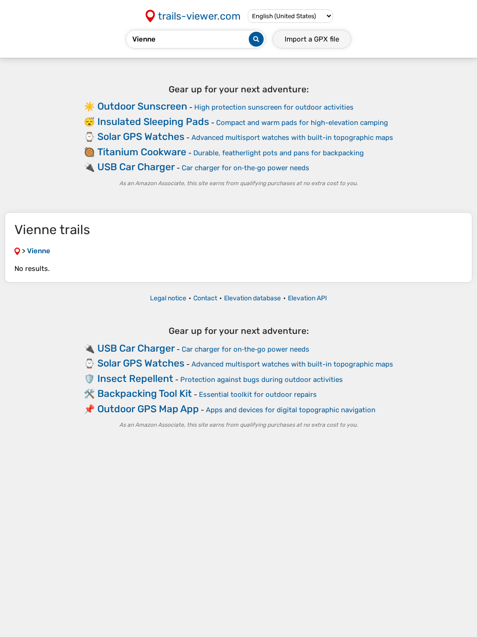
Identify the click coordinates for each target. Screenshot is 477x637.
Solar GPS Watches (140, 136)
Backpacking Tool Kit (144, 393)
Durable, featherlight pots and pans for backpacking (278, 153)
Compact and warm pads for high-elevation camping (302, 122)
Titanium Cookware (141, 152)
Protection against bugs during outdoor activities (261, 379)
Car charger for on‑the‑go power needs (245, 168)
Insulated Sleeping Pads (153, 121)
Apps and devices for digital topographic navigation (290, 410)
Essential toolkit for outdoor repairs (258, 394)
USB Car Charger (136, 167)
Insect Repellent (135, 378)
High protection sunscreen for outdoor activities (274, 107)
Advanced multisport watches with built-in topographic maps (292, 137)
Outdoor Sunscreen (142, 106)
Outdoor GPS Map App (148, 409)
